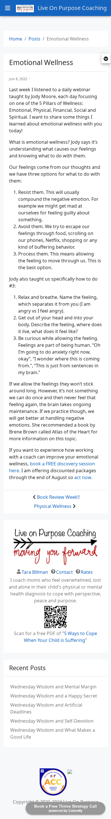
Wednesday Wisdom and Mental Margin (53, 687)
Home (15, 39)
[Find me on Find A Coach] (69, 782)
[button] (105, 59)
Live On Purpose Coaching (71, 8)
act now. (83, 477)
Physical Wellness (52, 506)
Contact (64, 572)
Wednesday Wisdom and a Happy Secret (53, 696)
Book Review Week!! (58, 497)
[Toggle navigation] (8, 8)
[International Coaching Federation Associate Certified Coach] (53, 782)
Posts (34, 39)
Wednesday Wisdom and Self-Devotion (52, 721)
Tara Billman (35, 572)
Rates (87, 572)
